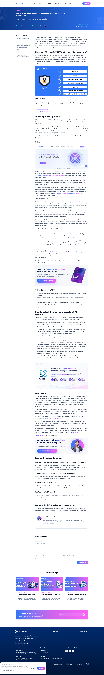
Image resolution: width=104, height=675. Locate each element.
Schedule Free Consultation (47, 450)
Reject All (33, 668)
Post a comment (82, 562)
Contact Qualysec (40, 435)
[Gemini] (73, 651)
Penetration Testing (42, 109)
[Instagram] (87, 27)
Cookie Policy (11, 671)
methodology (38, 212)
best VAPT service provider (54, 418)
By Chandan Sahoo (51, 25)
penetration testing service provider (58, 252)
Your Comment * (39, 541)
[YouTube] (79, 27)
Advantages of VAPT (22, 47)
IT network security (60, 193)
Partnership (82, 637)
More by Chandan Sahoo (50, 526)
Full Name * (38, 553)
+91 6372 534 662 (45, 658)
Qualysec (45, 127)
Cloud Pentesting (56, 637)
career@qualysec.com (57, 658)
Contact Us (86, 3)
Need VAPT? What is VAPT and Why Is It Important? (23, 39)
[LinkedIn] (76, 27)
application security (74, 193)
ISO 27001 (58, 63)
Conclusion (20, 53)
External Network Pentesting (58, 641)
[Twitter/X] (82, 27)
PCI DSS (66, 63)
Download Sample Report (46, 280)
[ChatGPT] (66, 651)
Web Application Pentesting (58, 633)
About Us (82, 633)
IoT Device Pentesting (57, 639)
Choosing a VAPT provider (24, 41)
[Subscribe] (84, 614)
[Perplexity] (70, 651)
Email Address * (66, 553)
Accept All (41, 668)
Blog (81, 641)
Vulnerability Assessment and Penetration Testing (49, 175)
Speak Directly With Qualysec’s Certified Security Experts (23, 56)
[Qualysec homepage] (30, 631)
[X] (24, 643)
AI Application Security (57, 643)
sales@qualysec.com (56, 652)
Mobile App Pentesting (57, 635)
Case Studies (82, 639)
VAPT (74, 57)
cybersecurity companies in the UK (73, 202)
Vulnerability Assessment (44, 111)
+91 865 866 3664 (45, 652)
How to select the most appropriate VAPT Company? (23, 50)
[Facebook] (84, 27)
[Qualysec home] (18, 3)
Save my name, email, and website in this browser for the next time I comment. (53, 558)
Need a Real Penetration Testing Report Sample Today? (23, 45)
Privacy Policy (4, 671)
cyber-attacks (73, 238)
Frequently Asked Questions (23, 60)
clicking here (75, 432)
